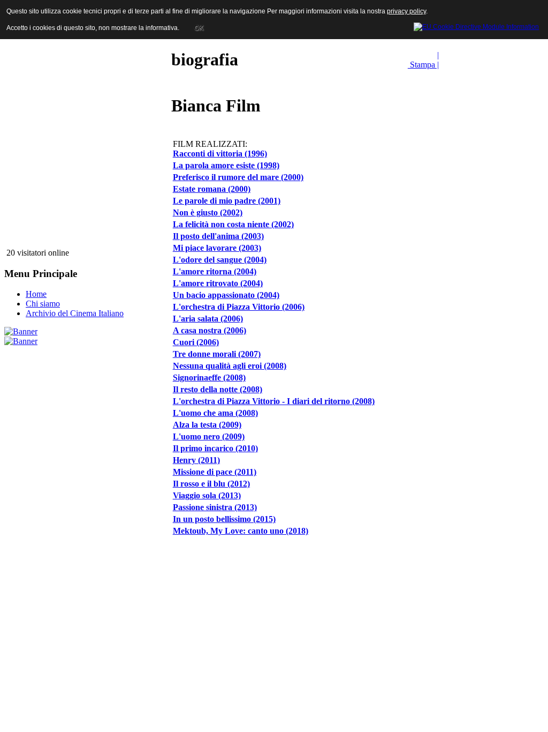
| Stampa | (423, 59)
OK (198, 28)
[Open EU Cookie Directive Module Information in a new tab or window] (476, 25)
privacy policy (406, 11)
